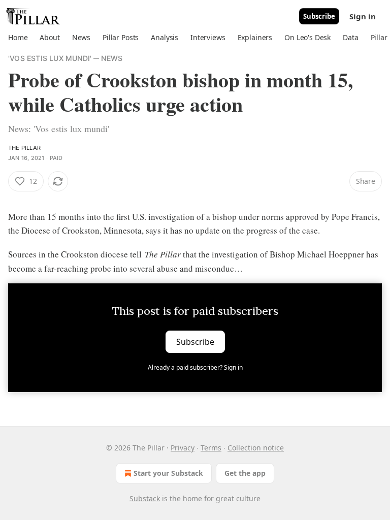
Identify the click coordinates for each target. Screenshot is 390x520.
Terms (211, 447)
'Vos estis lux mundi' (49, 58)
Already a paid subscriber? (195, 367)
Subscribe (319, 16)
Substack (144, 498)
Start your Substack (168, 473)
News (111, 58)
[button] (18, 37)
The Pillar (24, 147)
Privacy (182, 447)
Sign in (362, 16)
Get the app (245, 473)
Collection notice (256, 447)
